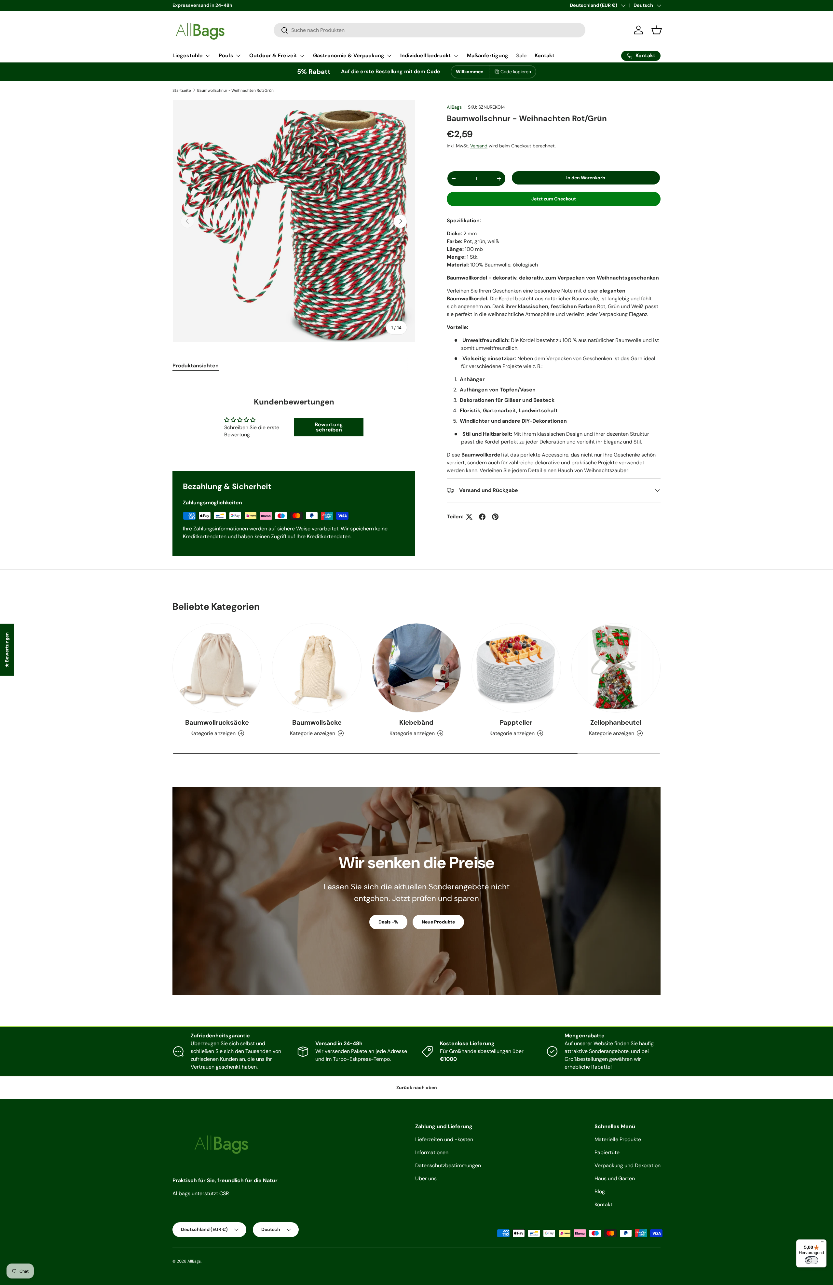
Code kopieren (515, 72)
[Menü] (822, 1243)
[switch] (811, 1260)
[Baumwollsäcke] (316, 667)
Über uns (426, 1178)
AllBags (454, 107)
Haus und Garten (614, 1178)
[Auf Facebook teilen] (482, 516)
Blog (599, 1191)
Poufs (226, 55)
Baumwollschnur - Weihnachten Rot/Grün (235, 90)
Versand (478, 146)
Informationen (431, 1152)
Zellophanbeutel (615, 722)
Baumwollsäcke (317, 722)
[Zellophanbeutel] (616, 667)
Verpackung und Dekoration (627, 1165)
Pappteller (516, 722)
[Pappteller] (516, 667)
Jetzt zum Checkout (553, 199)
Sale (521, 55)
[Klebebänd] (416, 667)
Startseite (181, 90)
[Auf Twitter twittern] (469, 516)
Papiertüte (607, 1152)
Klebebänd (416, 722)
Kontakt (544, 55)
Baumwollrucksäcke (217, 722)
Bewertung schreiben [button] (329, 427)
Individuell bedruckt (425, 55)
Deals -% (388, 922)
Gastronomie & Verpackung (348, 55)
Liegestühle (187, 55)
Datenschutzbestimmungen (448, 1165)
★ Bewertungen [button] (7, 649)
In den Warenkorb (585, 178)
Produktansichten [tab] (195, 365)
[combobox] (430, 30)
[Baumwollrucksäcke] (217, 667)
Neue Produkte (438, 922)
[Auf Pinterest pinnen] (495, 516)
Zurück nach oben (416, 1087)
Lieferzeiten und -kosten (444, 1139)
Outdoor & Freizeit (273, 55)
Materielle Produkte (617, 1139)
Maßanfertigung (487, 55)
